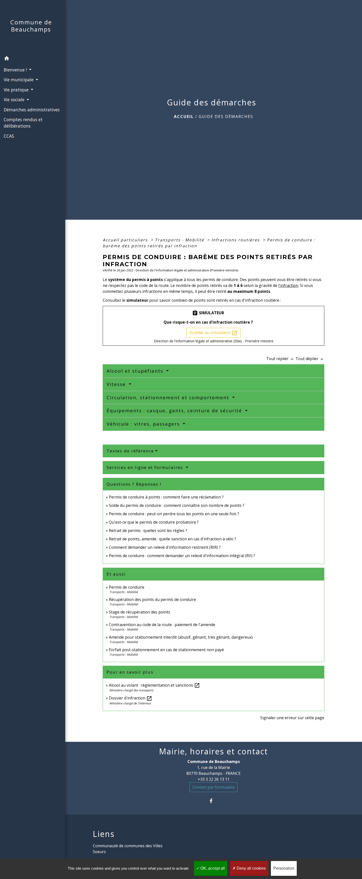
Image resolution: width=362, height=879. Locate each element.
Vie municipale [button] (19, 80)
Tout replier (280, 358)
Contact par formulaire (213, 787)
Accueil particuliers (126, 240)
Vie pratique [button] (17, 90)
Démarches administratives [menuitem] (32, 110)
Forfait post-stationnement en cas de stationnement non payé (166, 649)
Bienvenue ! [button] (16, 70)
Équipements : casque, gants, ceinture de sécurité (175, 410)
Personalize (283, 868)
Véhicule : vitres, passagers (144, 424)
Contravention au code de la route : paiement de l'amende (162, 624)
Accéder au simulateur (213, 333)
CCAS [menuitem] (9, 136)
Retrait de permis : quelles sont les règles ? (148, 530)
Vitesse (117, 384)
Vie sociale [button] (15, 99)
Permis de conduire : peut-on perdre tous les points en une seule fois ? (174, 513)
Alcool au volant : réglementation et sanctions (154, 685)
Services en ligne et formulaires (145, 467)
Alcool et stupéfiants (136, 371)
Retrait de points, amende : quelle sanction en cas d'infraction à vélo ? (172, 539)
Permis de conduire (126, 587)
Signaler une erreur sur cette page (292, 717)
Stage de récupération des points (139, 612)
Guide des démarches (226, 116)
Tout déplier (310, 358)
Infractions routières (236, 240)
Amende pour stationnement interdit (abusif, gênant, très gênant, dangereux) (181, 637)
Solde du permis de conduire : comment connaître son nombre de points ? (176, 505)
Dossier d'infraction (130, 698)
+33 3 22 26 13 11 (214, 779)
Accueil (184, 116)
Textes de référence (130, 451)
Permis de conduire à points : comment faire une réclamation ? (166, 497)
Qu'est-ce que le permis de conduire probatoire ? (154, 522)
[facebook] (214, 801)
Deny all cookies (251, 868)
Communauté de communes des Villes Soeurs (128, 848)
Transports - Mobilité (180, 240)
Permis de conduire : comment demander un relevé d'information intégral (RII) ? (182, 555)
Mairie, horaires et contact (213, 751)
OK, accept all (212, 868)
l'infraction (288, 285)
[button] (33, 59)
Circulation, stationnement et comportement (169, 397)
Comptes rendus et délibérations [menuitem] (23, 122)
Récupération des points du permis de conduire (152, 599)
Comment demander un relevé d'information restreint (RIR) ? (165, 547)
